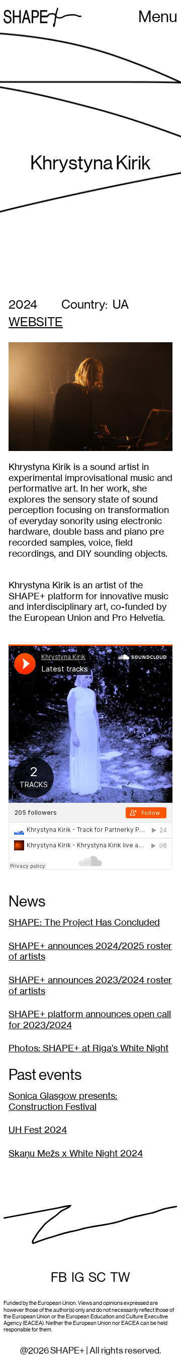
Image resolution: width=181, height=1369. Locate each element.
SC (97, 1277)
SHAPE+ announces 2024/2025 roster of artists (90, 951)
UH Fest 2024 (38, 1129)
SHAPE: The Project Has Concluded (84, 922)
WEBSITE (36, 322)
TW (120, 1277)
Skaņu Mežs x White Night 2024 (76, 1153)
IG (77, 1277)
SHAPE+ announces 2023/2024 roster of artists (90, 985)
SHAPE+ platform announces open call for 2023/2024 (90, 1019)
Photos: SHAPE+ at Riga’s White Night (88, 1048)
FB (59, 1277)
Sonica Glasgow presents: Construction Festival (63, 1101)
